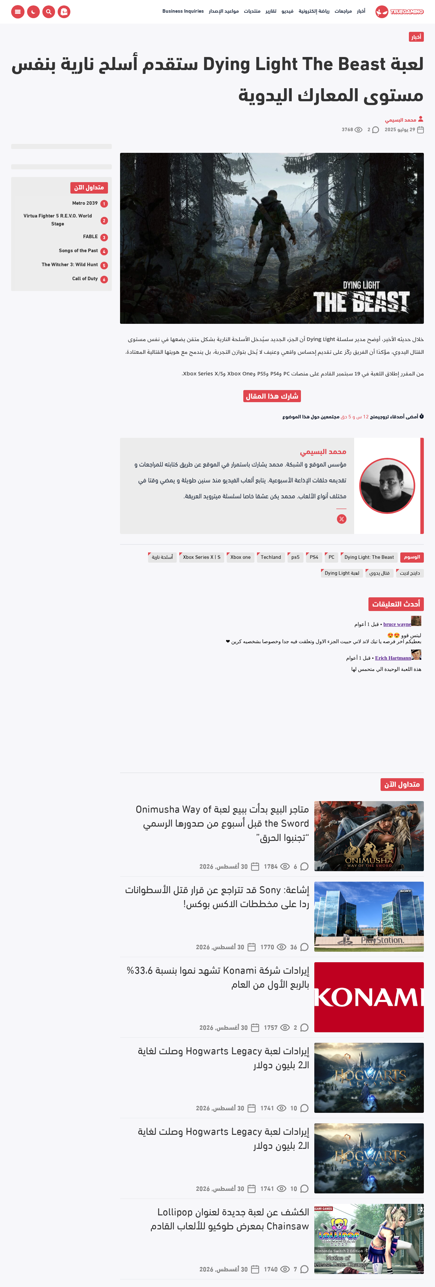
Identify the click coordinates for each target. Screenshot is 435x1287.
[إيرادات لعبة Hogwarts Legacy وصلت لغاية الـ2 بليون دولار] (369, 1078)
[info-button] (18, 11)
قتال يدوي (379, 572)
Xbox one (241, 556)
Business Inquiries (183, 10)
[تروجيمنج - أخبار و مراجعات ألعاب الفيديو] (399, 11)
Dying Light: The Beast (369, 556)
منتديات (252, 10)
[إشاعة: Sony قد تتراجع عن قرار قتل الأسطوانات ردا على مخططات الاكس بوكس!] (369, 917)
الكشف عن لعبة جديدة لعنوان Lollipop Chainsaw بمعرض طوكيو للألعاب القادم (230, 1218)
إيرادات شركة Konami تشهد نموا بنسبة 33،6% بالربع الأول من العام (217, 976)
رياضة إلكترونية (314, 10)
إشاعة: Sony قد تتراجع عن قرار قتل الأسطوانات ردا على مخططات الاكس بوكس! (217, 896)
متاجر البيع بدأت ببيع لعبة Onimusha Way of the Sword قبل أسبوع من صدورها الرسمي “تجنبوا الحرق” (222, 822)
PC (331, 556)
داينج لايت (410, 572)
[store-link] (62, 11)
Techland (271, 556)
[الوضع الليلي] (33, 11)
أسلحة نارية (162, 556)
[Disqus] (272, 692)
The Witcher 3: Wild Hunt (70, 263)
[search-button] (47, 11)
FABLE (90, 235)
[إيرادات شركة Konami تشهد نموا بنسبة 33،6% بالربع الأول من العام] (369, 997)
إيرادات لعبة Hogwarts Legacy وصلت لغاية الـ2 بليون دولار (223, 1057)
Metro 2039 (85, 202)
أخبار (361, 10)
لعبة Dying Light (342, 572)
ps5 (295, 556)
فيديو (288, 10)
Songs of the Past (78, 249)
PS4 (314, 556)
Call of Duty (85, 277)
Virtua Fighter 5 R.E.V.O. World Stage (58, 219)
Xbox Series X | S (201, 556)
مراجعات (343, 10)
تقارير (271, 10)
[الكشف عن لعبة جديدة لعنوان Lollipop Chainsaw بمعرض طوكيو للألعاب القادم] (369, 1239)
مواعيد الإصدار (224, 10)
